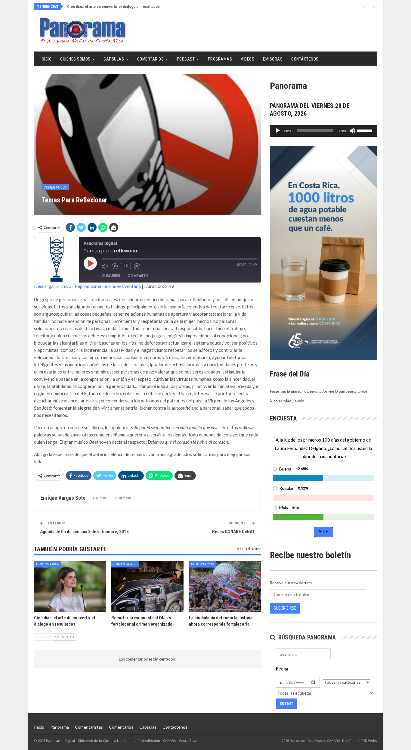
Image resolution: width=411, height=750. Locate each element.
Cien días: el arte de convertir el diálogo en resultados (113, 6)
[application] (323, 131)
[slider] (365, 130)
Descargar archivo (52, 286)
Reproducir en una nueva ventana (108, 286)
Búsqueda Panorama (306, 637)
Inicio (46, 59)
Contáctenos (305, 59)
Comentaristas (89, 727)
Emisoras (273, 59)
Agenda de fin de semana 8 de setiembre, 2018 (84, 531)
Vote (323, 531)
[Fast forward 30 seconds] (137, 266)
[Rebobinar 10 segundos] (115, 266)
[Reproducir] (278, 131)
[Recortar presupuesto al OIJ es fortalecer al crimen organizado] (147, 586)
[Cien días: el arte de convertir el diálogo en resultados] (70, 586)
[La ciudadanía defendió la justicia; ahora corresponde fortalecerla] (225, 586)
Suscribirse (284, 608)
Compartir (138, 275)
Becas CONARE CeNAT (233, 531)
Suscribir (111, 275)
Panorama (59, 727)
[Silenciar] (352, 131)
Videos (247, 59)
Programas (220, 59)
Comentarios (150, 59)
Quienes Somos (75, 59)
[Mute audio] (105, 266)
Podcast (186, 59)
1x (126, 266)
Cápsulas (114, 59)
